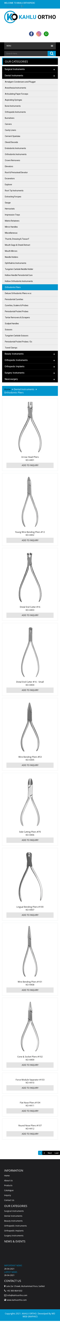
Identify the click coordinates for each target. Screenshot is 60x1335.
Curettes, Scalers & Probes (16, 305)
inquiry (7, 1195)
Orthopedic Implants (14, 1230)
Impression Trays (12, 215)
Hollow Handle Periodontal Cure (19, 275)
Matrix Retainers (12, 221)
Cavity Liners (10, 130)
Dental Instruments (13, 1216)
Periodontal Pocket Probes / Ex (18, 342)
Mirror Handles (11, 227)
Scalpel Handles (12, 323)
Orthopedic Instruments (15, 112)
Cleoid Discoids (11, 142)
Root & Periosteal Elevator (16, 172)
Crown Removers (12, 160)
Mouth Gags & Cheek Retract (17, 245)
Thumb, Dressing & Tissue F (17, 239)
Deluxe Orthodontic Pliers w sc (18, 293)
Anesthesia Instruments (15, 88)
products (8, 1185)
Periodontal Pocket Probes (16, 311)
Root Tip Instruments (14, 190)
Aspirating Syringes (13, 100)
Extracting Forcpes (13, 196)
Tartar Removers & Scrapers (17, 317)
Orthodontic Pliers (13, 287)
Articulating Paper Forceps (16, 94)
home (7, 389)
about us (8, 1180)
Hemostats (10, 209)
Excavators (10, 178)
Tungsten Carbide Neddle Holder (19, 269)
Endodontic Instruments (15, 148)
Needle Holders (11, 257)
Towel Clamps (11, 348)
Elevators (9, 166)
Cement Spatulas (12, 136)
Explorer (8, 184)
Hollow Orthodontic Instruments (19, 281)
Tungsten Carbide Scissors (16, 335)
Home (7, 1175)
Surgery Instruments (13, 1235)
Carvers (8, 124)
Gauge (8, 203)
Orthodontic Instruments (16, 154)
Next (50, 1152)
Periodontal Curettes (14, 299)
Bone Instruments (13, 106)
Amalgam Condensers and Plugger (20, 82)
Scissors (8, 329)
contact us (9, 1200)
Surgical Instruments (14, 1211)
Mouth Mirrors (11, 251)
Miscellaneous (11, 233)
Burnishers (9, 118)
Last (56, 1152)
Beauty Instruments (13, 1220)
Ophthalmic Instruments (15, 263)
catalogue (9, 1190)
